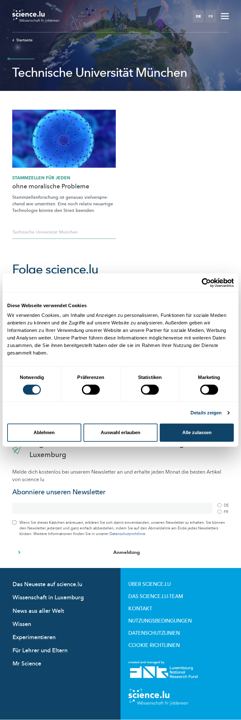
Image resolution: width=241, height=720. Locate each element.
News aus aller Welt (38, 611)
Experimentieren (34, 637)
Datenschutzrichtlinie (127, 533)
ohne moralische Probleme (50, 186)
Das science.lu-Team (155, 596)
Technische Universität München (45, 232)
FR (210, 16)
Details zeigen (206, 412)
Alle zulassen (197, 432)
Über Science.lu (149, 584)
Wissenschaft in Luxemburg (48, 598)
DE (198, 16)
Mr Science (27, 664)
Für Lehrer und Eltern (40, 650)
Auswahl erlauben (120, 432)
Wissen (22, 624)
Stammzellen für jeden (41, 178)
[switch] (91, 390)
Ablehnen (44, 432)
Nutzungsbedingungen (160, 621)
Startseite (24, 40)
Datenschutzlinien (154, 633)
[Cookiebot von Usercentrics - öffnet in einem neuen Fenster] (206, 282)
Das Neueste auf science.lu (47, 584)
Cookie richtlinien (154, 645)
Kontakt (140, 608)
